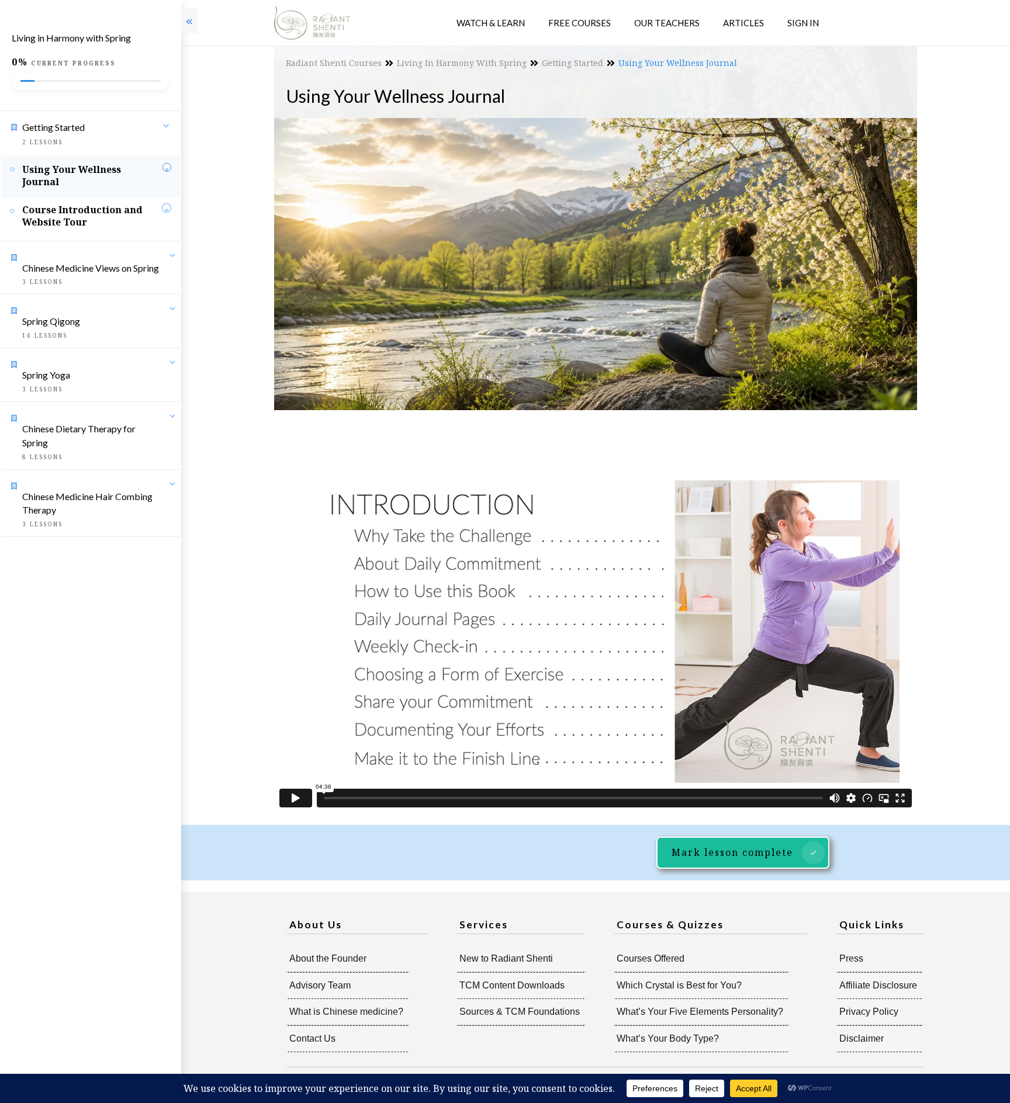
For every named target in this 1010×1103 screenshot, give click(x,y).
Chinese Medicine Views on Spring (90, 267)
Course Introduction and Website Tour (82, 215)
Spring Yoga (46, 374)
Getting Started (53, 127)
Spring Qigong (51, 321)
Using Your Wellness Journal (71, 175)
